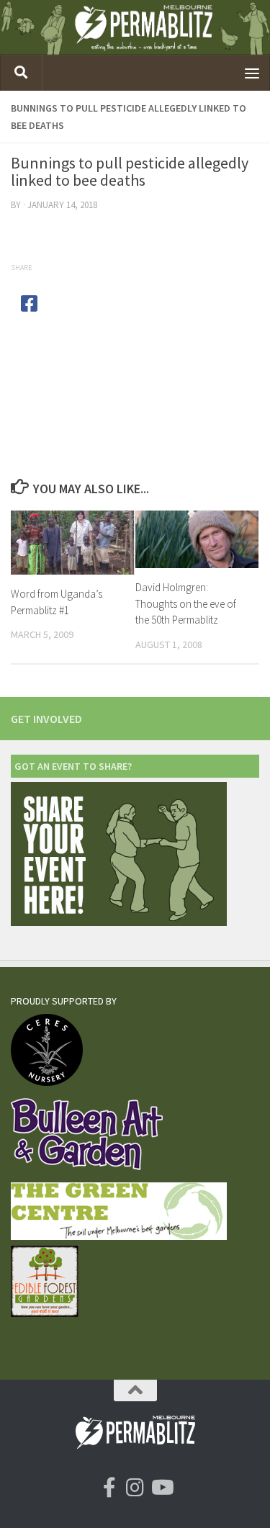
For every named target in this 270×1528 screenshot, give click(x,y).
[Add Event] (119, 922)
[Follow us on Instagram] (135, 1488)
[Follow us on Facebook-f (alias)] (109, 1488)
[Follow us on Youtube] (161, 1488)
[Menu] (252, 73)
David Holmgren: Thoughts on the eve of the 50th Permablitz (185, 603)
